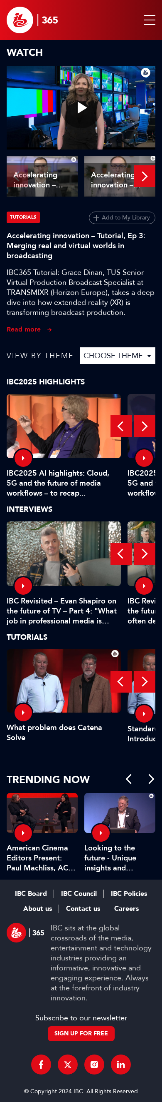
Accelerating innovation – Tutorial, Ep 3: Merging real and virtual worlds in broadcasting (76, 246)
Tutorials (23, 217)
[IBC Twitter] (68, 1065)
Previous (17, 176)
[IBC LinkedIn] (121, 1065)
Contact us (83, 908)
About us (37, 908)
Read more (24, 329)
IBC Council (79, 893)
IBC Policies (129, 893)
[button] (147, 20)
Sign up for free (81, 1033)
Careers (126, 908)
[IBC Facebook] (41, 1065)
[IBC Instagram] (94, 1065)
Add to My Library (126, 218)
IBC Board (31, 893)
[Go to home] (32, 20)
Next (144, 176)
